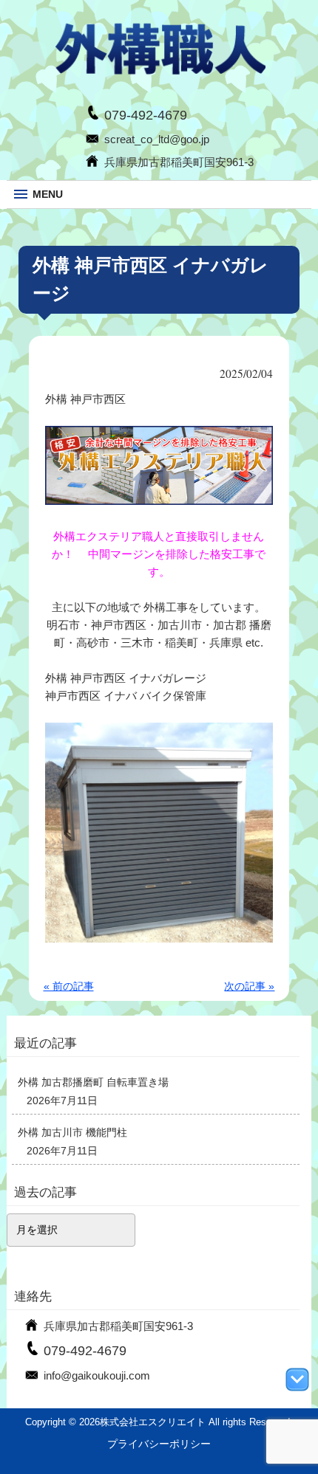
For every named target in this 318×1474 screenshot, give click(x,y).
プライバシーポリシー (159, 1444)
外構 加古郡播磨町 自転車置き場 (93, 1082)
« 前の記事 (69, 986)
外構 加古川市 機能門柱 (72, 1132)
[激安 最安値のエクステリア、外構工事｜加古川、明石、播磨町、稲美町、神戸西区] (159, 72)
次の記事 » (249, 986)
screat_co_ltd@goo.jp (156, 139)
